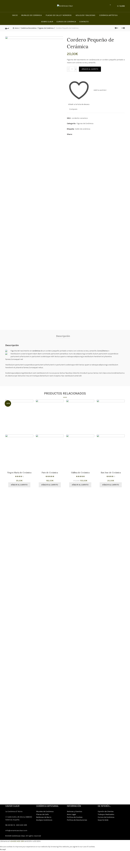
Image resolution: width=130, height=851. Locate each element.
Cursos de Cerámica (66, 22)
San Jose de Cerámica (111, 472)
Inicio (15, 15)
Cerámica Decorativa (28, 28)
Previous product (116, 28)
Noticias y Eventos (74, 811)
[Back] (7, 28)
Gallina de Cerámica (80, 472)
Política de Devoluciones (77, 820)
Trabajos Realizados (106, 814)
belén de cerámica (82, 129)
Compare (73, 109)
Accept (3, 849)
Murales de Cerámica (31, 15)
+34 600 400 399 (17, 841)
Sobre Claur (47, 22)
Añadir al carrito (90, 69)
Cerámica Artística (108, 15)
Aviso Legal (71, 814)
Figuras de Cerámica (45, 28)
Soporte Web (103, 820)
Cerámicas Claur (18, 836)
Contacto (84, 22)
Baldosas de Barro (43, 817)
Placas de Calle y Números (59, 15)
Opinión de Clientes (106, 811)
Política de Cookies (75, 817)
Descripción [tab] (63, 336)
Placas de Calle (42, 814)
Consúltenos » (103, 351)
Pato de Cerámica (50, 472)
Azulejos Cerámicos (44, 820)
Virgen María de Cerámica (19, 472)
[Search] (103, 6)
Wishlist (110, 5)
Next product (123, 28)
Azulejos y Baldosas (85, 15)
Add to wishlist (100, 90)
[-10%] (80, 417)
